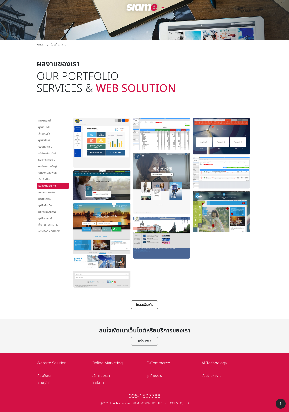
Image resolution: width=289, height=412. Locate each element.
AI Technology (214, 363)
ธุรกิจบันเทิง (45, 205)
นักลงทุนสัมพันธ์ (47, 173)
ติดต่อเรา (98, 383)
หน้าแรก (41, 45)
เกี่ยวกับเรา (44, 375)
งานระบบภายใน (46, 192)
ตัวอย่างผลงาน (212, 375)
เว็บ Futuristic (48, 225)
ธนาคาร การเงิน (46, 160)
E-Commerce (158, 363)
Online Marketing (107, 363)
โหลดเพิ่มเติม (144, 304)
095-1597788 (144, 396)
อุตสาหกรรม (44, 199)
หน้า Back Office (49, 231)
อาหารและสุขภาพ (47, 212)
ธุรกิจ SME (44, 127)
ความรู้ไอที (43, 383)
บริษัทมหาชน (45, 147)
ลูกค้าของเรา (155, 375)
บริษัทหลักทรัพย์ (47, 153)
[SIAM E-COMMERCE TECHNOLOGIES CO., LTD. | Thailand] (142, 7)
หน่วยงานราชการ (47, 186)
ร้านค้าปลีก (44, 179)
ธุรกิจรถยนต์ (45, 218)
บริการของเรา (101, 375)
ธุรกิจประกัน (45, 140)
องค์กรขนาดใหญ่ (47, 166)
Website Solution (52, 363)
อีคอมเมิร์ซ (44, 134)
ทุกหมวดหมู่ (44, 121)
